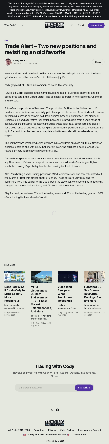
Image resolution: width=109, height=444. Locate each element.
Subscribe (96, 25)
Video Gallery (67, 430)
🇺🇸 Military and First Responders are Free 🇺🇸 (46, 434)
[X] (51, 410)
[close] (105, 10)
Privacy (52, 430)
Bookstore (39, 430)
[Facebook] (57, 410)
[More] (22, 25)
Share (98, 62)
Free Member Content (89, 430)
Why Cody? (10, 25)
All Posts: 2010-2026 (19, 430)
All (6, 40)
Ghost (61, 440)
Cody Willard (20, 60)
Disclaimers (80, 434)
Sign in (81, 25)
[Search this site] (72, 25)
